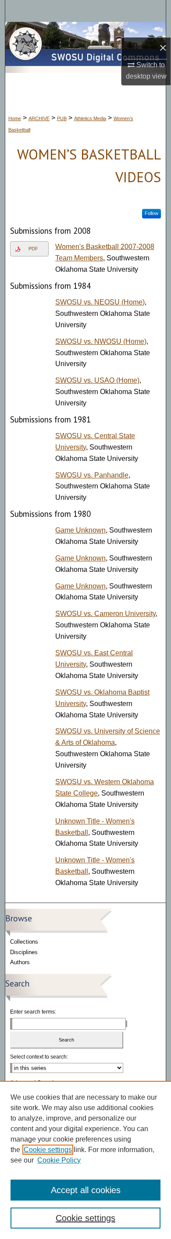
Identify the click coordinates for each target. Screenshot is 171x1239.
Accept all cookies (86, 1190)
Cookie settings (48, 1149)
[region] (85, 1160)
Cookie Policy (59, 1160)
